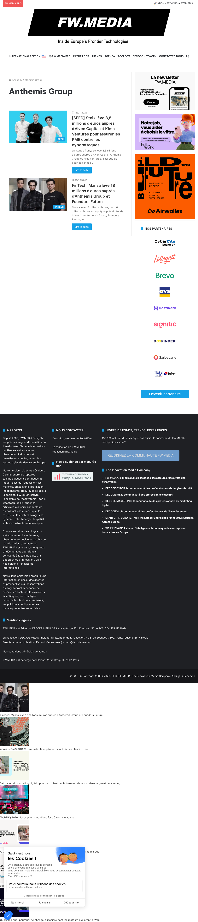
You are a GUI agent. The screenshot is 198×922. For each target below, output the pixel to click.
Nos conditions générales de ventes (25, 651)
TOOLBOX (124, 56)
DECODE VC (112, 511)
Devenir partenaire (165, 394)
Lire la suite (82, 170)
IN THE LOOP (81, 56)
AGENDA (109, 56)
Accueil (16, 79)
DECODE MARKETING (118, 500)
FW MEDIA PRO (60, 56)
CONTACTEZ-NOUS (171, 56)
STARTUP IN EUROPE (118, 517)
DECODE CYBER (115, 488)
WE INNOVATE (114, 528)
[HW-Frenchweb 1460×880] (165, 149)
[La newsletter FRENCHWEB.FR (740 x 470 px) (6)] (165, 109)
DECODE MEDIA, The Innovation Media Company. (141, 676)
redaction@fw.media (64, 451)
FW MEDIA (111, 477)
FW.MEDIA (26, 438)
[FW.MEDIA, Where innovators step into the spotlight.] (99, 28)
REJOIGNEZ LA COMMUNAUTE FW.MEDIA (141, 455)
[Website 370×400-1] (165, 218)
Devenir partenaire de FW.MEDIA (72, 438)
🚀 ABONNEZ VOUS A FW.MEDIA (173, 3)
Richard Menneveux (48, 642)
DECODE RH (112, 494)
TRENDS (97, 56)
